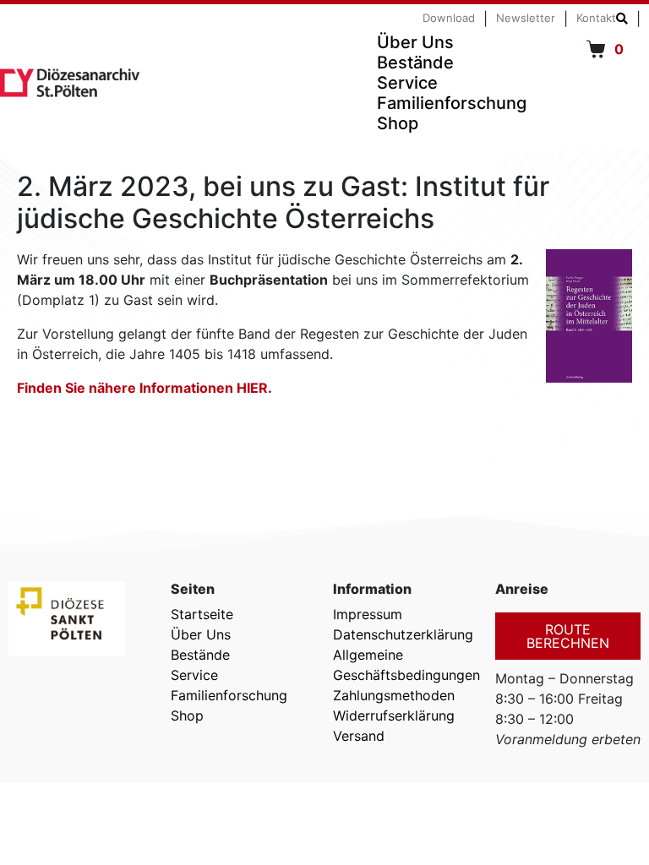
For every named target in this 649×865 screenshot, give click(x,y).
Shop (397, 123)
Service (407, 83)
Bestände (415, 62)
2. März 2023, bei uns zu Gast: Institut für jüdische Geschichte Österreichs (283, 202)
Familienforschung (451, 103)
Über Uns (415, 42)
